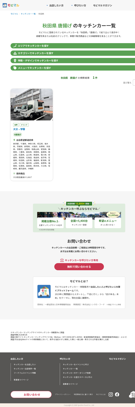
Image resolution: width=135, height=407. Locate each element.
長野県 (43, 163)
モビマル (14, 14)
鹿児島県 (22, 168)
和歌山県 (35, 149)
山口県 (29, 154)
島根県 (43, 152)
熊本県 (36, 165)
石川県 (21, 163)
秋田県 (21, 160)
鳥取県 (36, 152)
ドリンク (24, 125)
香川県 (43, 154)
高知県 (21, 157)
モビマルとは (100, 394)
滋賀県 (27, 149)
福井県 (29, 163)
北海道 (29, 157)
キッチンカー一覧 (28, 14)
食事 (16, 125)
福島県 (36, 160)
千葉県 (23, 143)
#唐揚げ (17, 134)
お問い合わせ (32, 394)
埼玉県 (40, 143)
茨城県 (19, 146)
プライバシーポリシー (63, 394)
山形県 (29, 160)
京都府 (19, 149)
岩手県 (43, 157)
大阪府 (34, 146)
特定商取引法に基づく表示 (83, 394)
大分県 (43, 165)
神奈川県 (31, 143)
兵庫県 (42, 146)
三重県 (21, 152)
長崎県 (29, 165)
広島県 (21, 154)
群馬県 (27, 146)
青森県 (36, 157)
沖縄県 (30, 168)
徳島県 (36, 154)
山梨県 (36, 163)
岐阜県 (29, 152)
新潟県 (43, 160)
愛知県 (43, 149)
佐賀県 (21, 165)
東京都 (16, 143)
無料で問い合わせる (79, 267)
